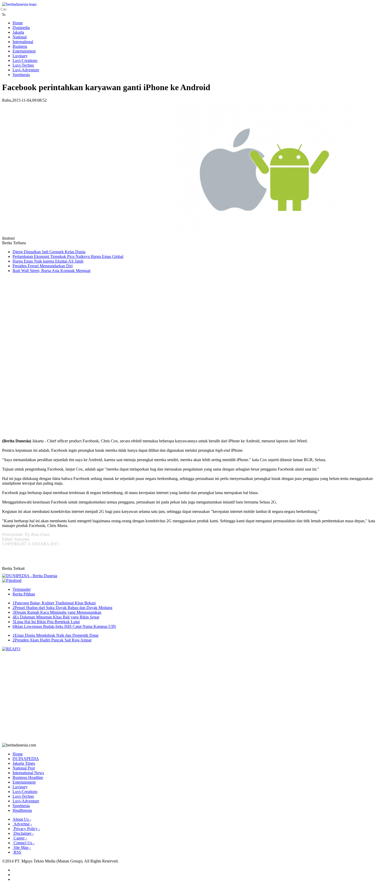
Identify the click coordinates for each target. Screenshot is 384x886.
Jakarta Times (24, 763)
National (20, 37)
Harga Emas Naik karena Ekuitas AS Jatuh (48, 261)
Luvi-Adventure (26, 70)
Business (20, 46)
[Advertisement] (23, 360)
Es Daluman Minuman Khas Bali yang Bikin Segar (56, 617)
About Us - (22, 819)
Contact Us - (23, 843)
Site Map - (22, 847)
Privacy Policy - (26, 828)
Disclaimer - (23, 833)
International (23, 41)
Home (18, 23)
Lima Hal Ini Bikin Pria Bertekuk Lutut (46, 621)
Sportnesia (21, 74)
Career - (20, 838)
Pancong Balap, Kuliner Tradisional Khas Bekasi (54, 603)
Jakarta (18, 32)
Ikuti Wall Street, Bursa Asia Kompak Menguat (51, 270)
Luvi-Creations (25, 60)
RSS (17, 852)
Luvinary (20, 56)
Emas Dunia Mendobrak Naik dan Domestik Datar (55, 635)
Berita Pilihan (24, 594)
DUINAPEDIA (26, 758)
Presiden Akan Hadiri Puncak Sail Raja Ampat (52, 640)
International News (28, 773)
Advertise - (22, 824)
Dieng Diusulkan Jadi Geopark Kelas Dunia (49, 252)
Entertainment (24, 51)
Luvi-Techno (23, 65)
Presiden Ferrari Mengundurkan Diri (43, 266)
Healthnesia (22, 810)
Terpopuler (22, 589)
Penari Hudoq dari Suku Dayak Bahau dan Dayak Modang (62, 607)
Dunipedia (21, 27)
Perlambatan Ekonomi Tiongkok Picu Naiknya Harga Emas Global (68, 256)
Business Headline (28, 777)
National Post (24, 768)
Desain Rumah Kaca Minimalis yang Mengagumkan (57, 612)
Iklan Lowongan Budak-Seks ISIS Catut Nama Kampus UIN (64, 626)
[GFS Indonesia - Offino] (11, 580)
